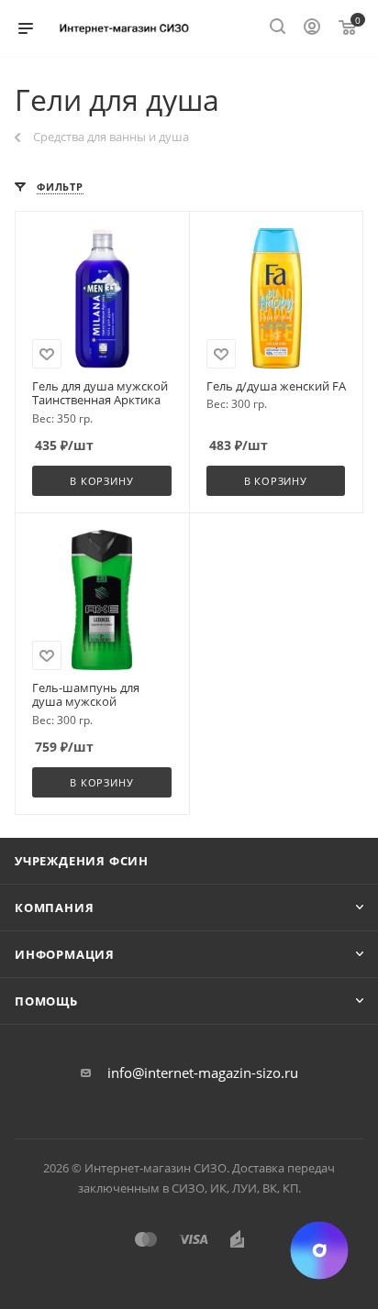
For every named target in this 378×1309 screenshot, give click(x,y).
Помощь (46, 1001)
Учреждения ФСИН (82, 860)
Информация (65, 954)
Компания (54, 907)
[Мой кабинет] (312, 28)
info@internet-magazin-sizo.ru (202, 1072)
